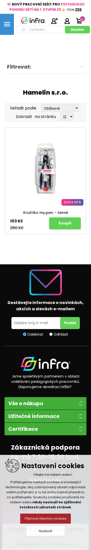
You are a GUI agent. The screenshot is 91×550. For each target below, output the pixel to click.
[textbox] (41, 29)
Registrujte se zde (54, 20)
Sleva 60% (72, 202)
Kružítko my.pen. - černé (45, 213)
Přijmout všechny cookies (45, 518)
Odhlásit (61, 334)
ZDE (78, 9)
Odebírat (35, 334)
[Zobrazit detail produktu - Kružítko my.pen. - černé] (45, 168)
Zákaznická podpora (45, 447)
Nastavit (45, 531)
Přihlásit (67, 20)
